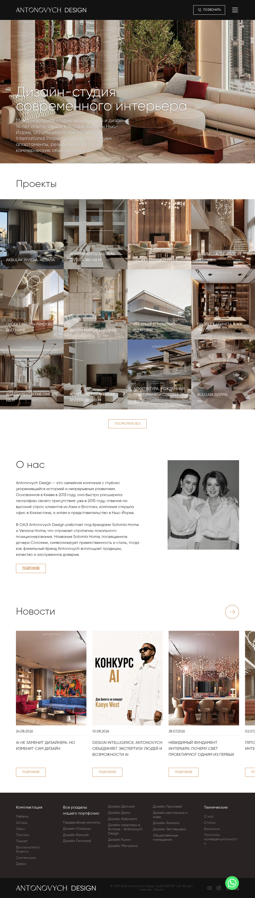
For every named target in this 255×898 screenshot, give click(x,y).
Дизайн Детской (121, 806)
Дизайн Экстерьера (169, 829)
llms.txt (159, 889)
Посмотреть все (127, 423)
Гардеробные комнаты (81, 822)
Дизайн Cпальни (77, 829)
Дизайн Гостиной (77, 841)
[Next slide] (232, 612)
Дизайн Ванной (76, 835)
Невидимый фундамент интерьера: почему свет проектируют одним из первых (201, 749)
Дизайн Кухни (119, 839)
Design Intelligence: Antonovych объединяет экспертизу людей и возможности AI (127, 749)
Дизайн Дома (119, 813)
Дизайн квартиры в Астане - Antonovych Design (125, 829)
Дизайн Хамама (166, 823)
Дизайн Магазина (123, 846)
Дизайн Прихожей (167, 806)
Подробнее (31, 568)
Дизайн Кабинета (122, 819)
